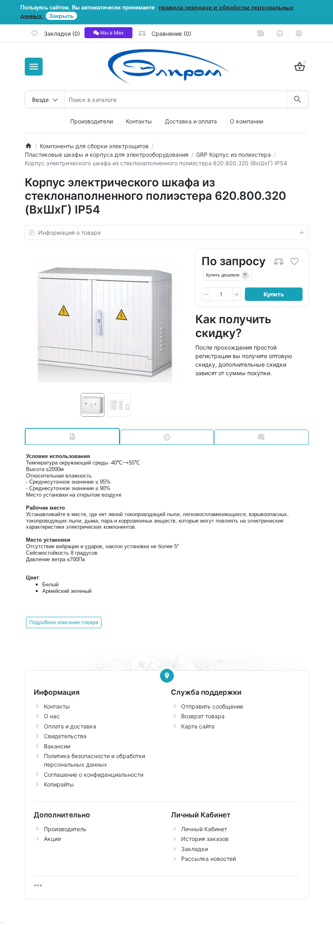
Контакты (139, 121)
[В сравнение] (278, 261)
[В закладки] (294, 261)
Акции (52, 838)
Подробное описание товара (63, 622)
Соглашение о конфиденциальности (93, 774)
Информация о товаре (69, 232)
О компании (246, 121)
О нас (52, 716)
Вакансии (57, 746)
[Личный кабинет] (299, 33)
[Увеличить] (237, 294)
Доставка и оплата (191, 121)
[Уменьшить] (205, 294)
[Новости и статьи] (260, 33)
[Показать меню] (34, 67)
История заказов (205, 838)
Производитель (65, 829)
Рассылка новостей (208, 858)
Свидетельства (65, 736)
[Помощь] (280, 33)
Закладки (194, 848)
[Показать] (167, 676)
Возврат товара (203, 716)
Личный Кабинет (204, 829)
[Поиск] (297, 99)
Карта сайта (197, 726)
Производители (91, 121)
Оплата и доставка (70, 726)
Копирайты (59, 784)
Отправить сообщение (212, 706)
